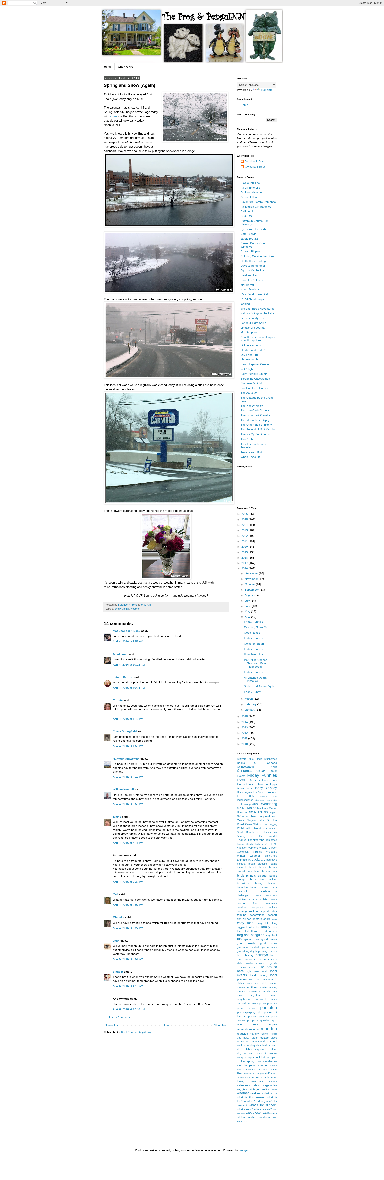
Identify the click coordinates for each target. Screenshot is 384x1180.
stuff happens (246, 1065)
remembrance (246, 1029)
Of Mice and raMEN (253, 350)
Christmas (244, 771)
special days (261, 1057)
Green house (245, 784)
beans (262, 867)
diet (239, 919)
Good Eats (269, 780)
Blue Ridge (255, 759)
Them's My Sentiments (255, 434)
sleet (245, 1053)
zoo (275, 1117)
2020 (245, 546)
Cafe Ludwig (248, 233)
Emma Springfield (125, 731)
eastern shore (261, 918)
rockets (273, 1033)
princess (241, 1020)
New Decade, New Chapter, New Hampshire (258, 338)
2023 (245, 530)
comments (271, 903)
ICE (239, 796)
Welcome (271, 851)
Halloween (261, 784)
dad (269, 911)
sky (239, 1053)
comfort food (248, 903)
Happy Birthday (265, 788)
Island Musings (250, 289)
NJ (261, 812)
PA (238, 828)
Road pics (260, 828)
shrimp (273, 1045)
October (250, 584)
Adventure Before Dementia (258, 201)
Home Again (244, 792)
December (252, 573)
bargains (263, 863)
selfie (240, 1045)
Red (115, 894)
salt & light (247, 369)
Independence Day (248, 800)
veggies (242, 1089)
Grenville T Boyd (255, 166)
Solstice (272, 828)
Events (241, 776)
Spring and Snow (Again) (260, 686)
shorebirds (262, 1045)
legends (272, 963)
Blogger (243, 1150)
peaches (272, 1003)
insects (272, 959)
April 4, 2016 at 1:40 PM (128, 718)
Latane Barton (122, 677)
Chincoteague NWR (257, 766)
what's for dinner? (263, 1105)
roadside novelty (248, 1033)
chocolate (261, 899)
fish (247, 931)
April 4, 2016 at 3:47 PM (128, 777)
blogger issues (267, 875)
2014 (245, 722)
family (265, 927)
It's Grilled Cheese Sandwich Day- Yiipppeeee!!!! (255, 663)
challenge (242, 895)
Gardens (254, 780)
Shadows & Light (251, 383)
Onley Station (253, 824)
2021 (245, 541)
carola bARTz (249, 238)
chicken (242, 899)
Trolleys (259, 844)
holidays (262, 955)
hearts (273, 951)
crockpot (253, 911)
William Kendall (123, 789)
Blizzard (241, 759)
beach (252, 867)
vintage (254, 1089)
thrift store (271, 1073)
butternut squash (260, 887)
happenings (262, 951)
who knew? (254, 1113)
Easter (273, 770)
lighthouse (253, 971)
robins (264, 1033)
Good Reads (252, 632)
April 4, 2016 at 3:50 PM (128, 804)
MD (244, 808)
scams (241, 1041)
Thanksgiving (256, 839)
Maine (251, 808)
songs (240, 1057)
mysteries (257, 995)
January (250, 709)
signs (274, 1049)
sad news (243, 1037)
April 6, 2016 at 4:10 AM (128, 986)
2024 (245, 524)
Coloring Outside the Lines (257, 256)
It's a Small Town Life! (254, 294)
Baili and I (247, 211)
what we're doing (254, 1101)
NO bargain (270, 812)
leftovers (261, 963)
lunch (258, 979)
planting (252, 1016)
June (248, 606)
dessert (272, 914)
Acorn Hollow (249, 197)
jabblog (245, 303)
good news (269, 939)
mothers (252, 987)
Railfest (249, 828)
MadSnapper (249, 332)
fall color (254, 927)
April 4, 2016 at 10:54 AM (129, 687)
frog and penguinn (250, 935)
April (248, 617)
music (240, 995)
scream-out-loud (255, 1041)
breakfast (243, 883)
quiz (274, 1020)
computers (257, 907)
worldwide (264, 1117)
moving (273, 987)
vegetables (270, 1085)
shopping (249, 1045)
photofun (268, 1007)
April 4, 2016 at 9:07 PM (128, 904)
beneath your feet (265, 871)
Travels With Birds (252, 452)
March (249, 698)
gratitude (256, 947)
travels (265, 1077)
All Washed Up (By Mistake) (255, 679)
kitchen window (245, 963)
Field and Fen (249, 275)
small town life (258, 1053)
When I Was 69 (250, 456)
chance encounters (265, 895)
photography (246, 1012)
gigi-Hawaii (247, 284)
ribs (258, 1029)
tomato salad (243, 1077)
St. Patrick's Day (266, 832)
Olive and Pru (249, 354)
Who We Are (125, 66)
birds (240, 875)
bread (254, 879)
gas (257, 939)
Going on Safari (254, 643)
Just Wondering (264, 804)
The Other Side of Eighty (256, 424)
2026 (245, 513)
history (249, 955)
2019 (245, 552)
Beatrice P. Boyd (255, 161)
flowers (255, 931)
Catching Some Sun (256, 627)
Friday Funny (252, 691)
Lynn (116, 940)
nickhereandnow (251, 345)
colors (273, 899)
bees (249, 871)
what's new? (245, 1109)
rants (255, 1024)
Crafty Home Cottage (254, 261)
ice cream (260, 959)
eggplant (242, 927)
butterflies (242, 887)
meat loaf (252, 983)
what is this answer (251, 1097)
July (248, 600)
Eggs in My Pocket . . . (255, 270)
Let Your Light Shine (253, 322)
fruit (274, 935)
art (249, 859)
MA (239, 808)
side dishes (245, 1049)
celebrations (268, 891)
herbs (240, 955)
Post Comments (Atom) (136, 1032)
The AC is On (249, 392)
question (265, 1020)
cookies (272, 907)
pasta (262, 1003)
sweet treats (253, 1069)
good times (268, 943)
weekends (256, 1093)
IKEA (251, 796)
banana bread (246, 863)
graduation (243, 947)
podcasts (264, 1016)
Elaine (117, 816)
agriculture (271, 855)
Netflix (245, 816)
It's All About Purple (253, 299)
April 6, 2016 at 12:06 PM (129, 1009)
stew (259, 1061)
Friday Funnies (253, 621)
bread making (268, 879)
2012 (245, 732)
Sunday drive (246, 836)
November (252, 578)
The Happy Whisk (252, 405)
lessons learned (247, 967)
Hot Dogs (258, 792)
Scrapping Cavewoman (255, 378)
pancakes (252, 1003)
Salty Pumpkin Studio (254, 373)
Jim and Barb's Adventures (257, 308)
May (248, 611)
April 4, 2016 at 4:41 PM (128, 842)
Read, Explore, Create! (255, 364)
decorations (257, 914)
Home (108, 66)
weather (135, 608)
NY (239, 816)
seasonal (271, 1041)
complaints (242, 907)
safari (255, 1037)
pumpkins (252, 1020)
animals (242, 859)
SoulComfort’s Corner (254, 388)
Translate (267, 89)
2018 (245, 557)
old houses (270, 999)
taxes (264, 1069)
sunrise (273, 1065)
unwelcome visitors (263, 1081)
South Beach (245, 832)
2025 (245, 519)
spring (125, 608)
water (274, 1089)
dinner (247, 918)
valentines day (248, 1085)
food (264, 931)
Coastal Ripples (250, 251)
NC (251, 812)
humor (248, 959)
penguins (253, 1008)
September (252, 589)
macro (266, 979)
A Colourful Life (250, 182)
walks (265, 1089)
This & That (248, 439)
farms (240, 931)
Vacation (242, 847)
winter (251, 1117)
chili (251, 899)
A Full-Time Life (250, 187)
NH (256, 812)
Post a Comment (119, 1017)
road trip (269, 1028)
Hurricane (271, 792)
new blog (258, 999)
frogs (268, 935)
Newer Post (112, 1025)
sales (274, 1037)
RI (242, 828)
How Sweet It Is (254, 654)
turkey (240, 1081)
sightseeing (261, 1049)
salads (264, 1037)
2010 (245, 744)
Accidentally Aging (252, 192)
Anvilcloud (120, 654)
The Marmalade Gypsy (255, 420)
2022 (245, 535)
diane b (118, 971)
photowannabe (250, 359)
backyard (258, 859)
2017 (245, 563)
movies (263, 987)
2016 (245, 568)
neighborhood (244, 999)
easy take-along (267, 923)
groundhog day (245, 951)
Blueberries (270, 759)
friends (272, 931)
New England (259, 816)
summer (262, 1065)
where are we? (263, 1109)
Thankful (271, 836)
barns (274, 863)
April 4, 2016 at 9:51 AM (128, 641)
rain (239, 1024)
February (251, 704)
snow (114, 116)
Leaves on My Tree (253, 318)
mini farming (269, 983)
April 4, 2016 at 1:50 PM (128, 746)
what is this (270, 1093)
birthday (251, 875)
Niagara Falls (255, 820)
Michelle (118, 917)
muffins (241, 991)
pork (274, 1016)
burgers (272, 883)
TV (260, 836)
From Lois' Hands (252, 280)
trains (255, 1077)
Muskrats (262, 808)
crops (263, 911)
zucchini (242, 1121)
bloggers (242, 879)
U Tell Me (271, 844)
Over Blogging (270, 824)
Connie (118, 700)
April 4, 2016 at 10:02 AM (129, 664)
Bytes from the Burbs (254, 229)
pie (259, 1012)
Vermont (253, 847)
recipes (272, 1024)
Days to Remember (253, 265)
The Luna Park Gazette (255, 415)
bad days (271, 859)
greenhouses (269, 947)
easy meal (245, 923)
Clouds (260, 770)
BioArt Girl (247, 216)
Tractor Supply (245, 844)
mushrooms (270, 991)
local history (258, 975)
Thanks (241, 839)
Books (241, 762)
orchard (241, 1003)
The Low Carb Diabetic (255, 410)
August (249, 595)
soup (248, 1057)
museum (254, 991)
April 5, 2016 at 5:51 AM (128, 959)
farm (274, 927)
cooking (242, 911)
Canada (272, 762)
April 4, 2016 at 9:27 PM (128, 928)
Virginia (257, 851)
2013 (245, 727)
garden (248, 939)
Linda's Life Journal (253, 327)
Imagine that (268, 796)
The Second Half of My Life (258, 429)
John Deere (266, 800)
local (264, 971)
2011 (244, 738)
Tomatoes (271, 840)
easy (274, 919)
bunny (258, 883)
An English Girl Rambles (256, 206)
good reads (246, 943)
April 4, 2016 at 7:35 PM (128, 881)
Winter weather (248, 855)
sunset (241, 1069)
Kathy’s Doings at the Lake (257, 313)
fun (239, 939)
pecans (241, 1008)
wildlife (241, 1117)
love (251, 979)
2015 (245, 716)
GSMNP (242, 780)
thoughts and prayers (254, 1073)
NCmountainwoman (126, 758)
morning (241, 987)
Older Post (220, 1025)
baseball (242, 867)
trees (274, 1077)
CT (256, 763)
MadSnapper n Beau (126, 630)
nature (273, 995)
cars (274, 887)
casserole (242, 891)
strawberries (270, 1061)
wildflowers (270, 1113)
